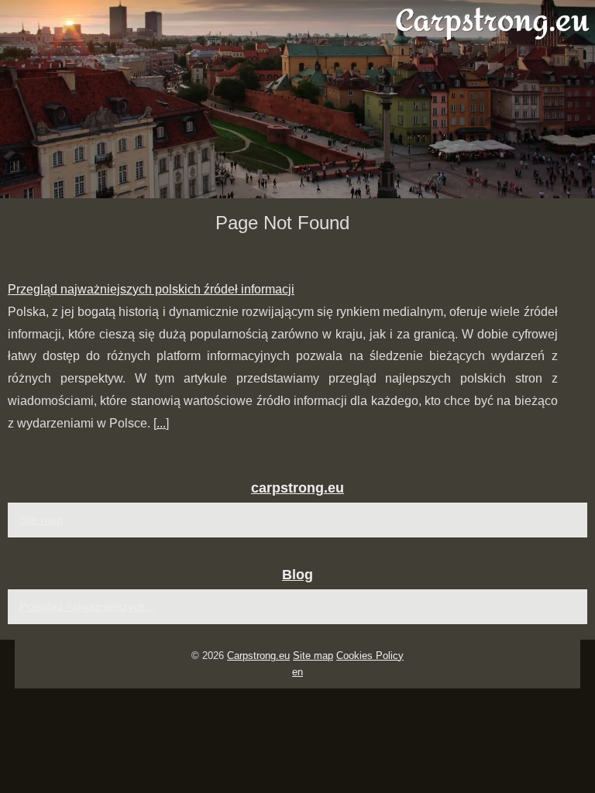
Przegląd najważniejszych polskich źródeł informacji (151, 289)
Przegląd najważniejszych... (86, 606)
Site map (41, 519)
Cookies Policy (370, 655)
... (161, 423)
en (297, 672)
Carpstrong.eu (258, 655)
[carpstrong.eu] (297, 99)
